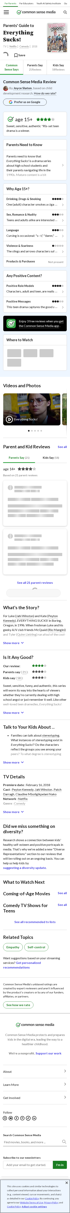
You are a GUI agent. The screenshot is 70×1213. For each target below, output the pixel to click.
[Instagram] (5, 1118)
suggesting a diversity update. (25, 867)
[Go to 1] (32, 431)
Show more (11, 643)
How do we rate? (45, 93)
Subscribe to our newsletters (22, 1157)
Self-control (36, 947)
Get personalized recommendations (22, 965)
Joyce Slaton (22, 88)
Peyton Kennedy (23, 789)
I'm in (60, 1165)
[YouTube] (11, 1118)
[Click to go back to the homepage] (36, 12)
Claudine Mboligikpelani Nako (36, 794)
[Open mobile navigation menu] (6, 12)
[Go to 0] (29, 431)
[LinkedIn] (34, 1118)
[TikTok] (28, 1118)
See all (62, 447)
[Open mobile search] (65, 12)
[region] (35, 1196)
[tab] (11, 67)
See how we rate (18, 1005)
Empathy (12, 947)
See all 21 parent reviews (35, 582)
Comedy (24, 46)
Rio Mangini (57, 630)
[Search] (64, 1142)
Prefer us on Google (27, 102)
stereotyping (50, 735)
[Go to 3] (38, 431)
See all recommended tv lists (35, 922)
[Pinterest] (22, 1118)
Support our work (48, 1053)
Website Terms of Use (31, 1202)
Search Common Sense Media (22, 1135)
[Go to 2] (35, 431)
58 (19, 678)
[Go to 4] (41, 431)
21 (24, 672)
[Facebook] (16, 1118)
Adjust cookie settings (34, 1206)
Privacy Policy (51, 1202)
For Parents (10, 3)
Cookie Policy (32, 1198)
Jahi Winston (24, 616)
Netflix (13, 46)
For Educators (26, 3)
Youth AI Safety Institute (49, 3)
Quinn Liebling (26, 634)
